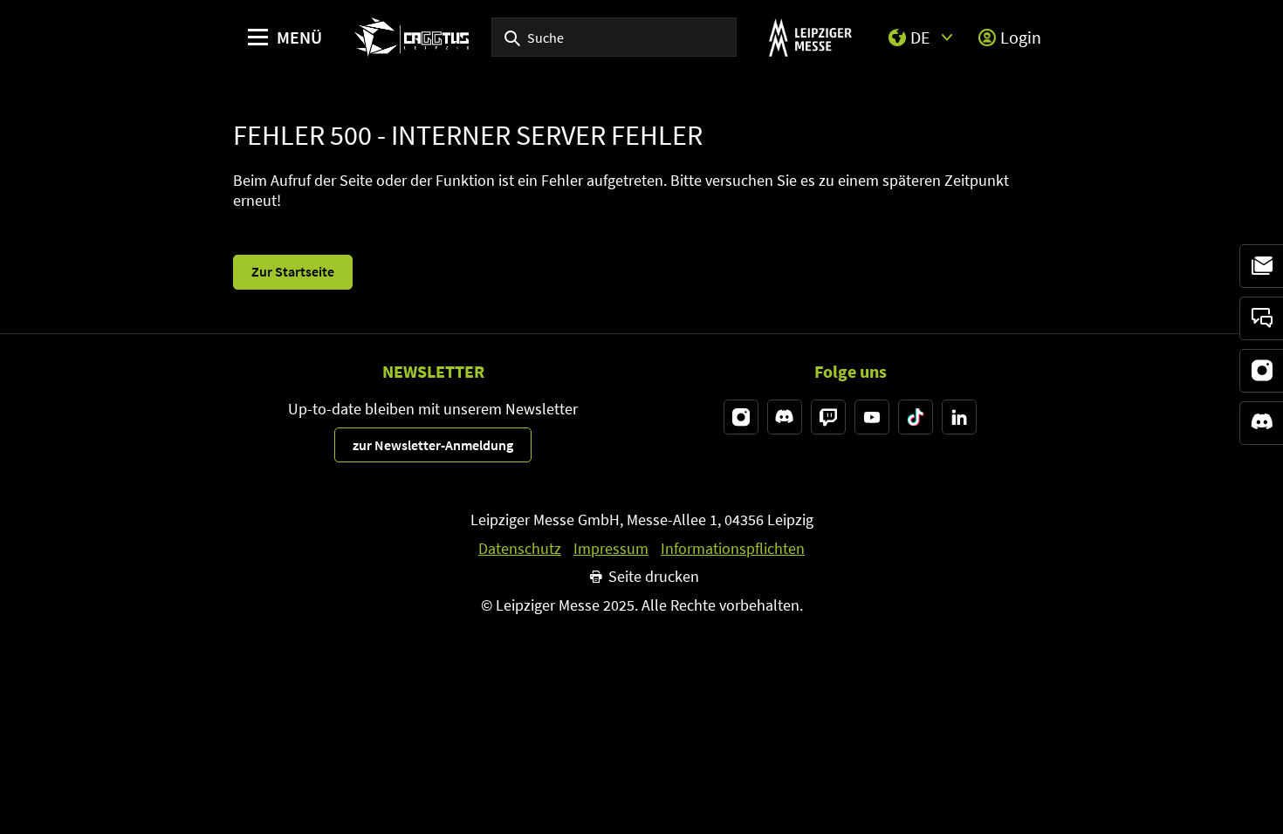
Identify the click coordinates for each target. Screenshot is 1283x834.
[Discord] (1261, 423)
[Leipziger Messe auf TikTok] (915, 417)
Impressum (610, 548)
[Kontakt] (1261, 318)
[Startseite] (411, 37)
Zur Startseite (292, 271)
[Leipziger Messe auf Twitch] (828, 417)
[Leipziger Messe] (810, 37)
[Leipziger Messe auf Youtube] (871, 417)
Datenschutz (519, 548)
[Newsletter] (1261, 266)
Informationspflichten (733, 548)
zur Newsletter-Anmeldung (433, 445)
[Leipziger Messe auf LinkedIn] (959, 417)
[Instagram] (1261, 371)
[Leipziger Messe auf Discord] (784, 417)
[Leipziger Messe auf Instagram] (741, 417)
